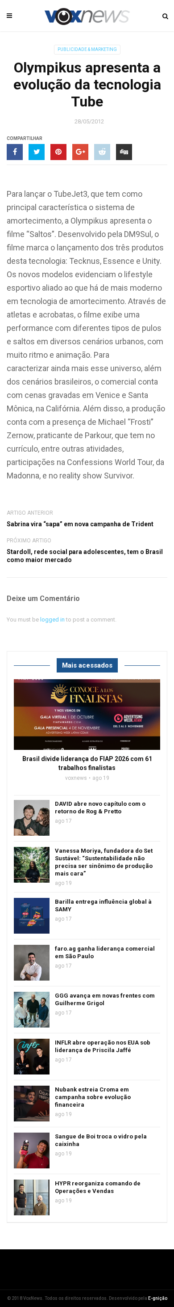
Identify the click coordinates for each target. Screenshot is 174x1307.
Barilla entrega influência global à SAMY (103, 905)
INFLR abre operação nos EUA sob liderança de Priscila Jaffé (102, 1046)
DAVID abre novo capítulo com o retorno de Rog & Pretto (100, 807)
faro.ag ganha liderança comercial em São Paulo (105, 952)
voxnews (76, 778)
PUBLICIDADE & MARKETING (87, 49)
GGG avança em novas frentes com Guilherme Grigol (105, 999)
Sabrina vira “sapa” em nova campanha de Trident (80, 524)
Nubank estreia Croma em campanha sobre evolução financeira (93, 1097)
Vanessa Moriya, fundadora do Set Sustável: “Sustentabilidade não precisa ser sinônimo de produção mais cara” (104, 862)
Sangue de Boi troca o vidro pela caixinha (101, 1140)
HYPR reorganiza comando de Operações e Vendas (98, 1187)
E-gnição (157, 1298)
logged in (52, 619)
